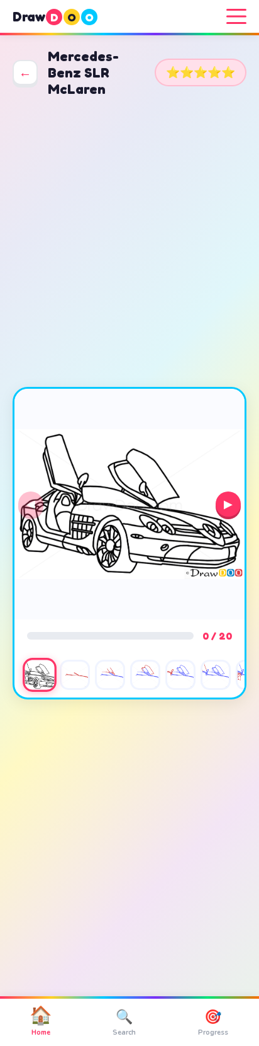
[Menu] (236, 16)
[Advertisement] (129, 242)
